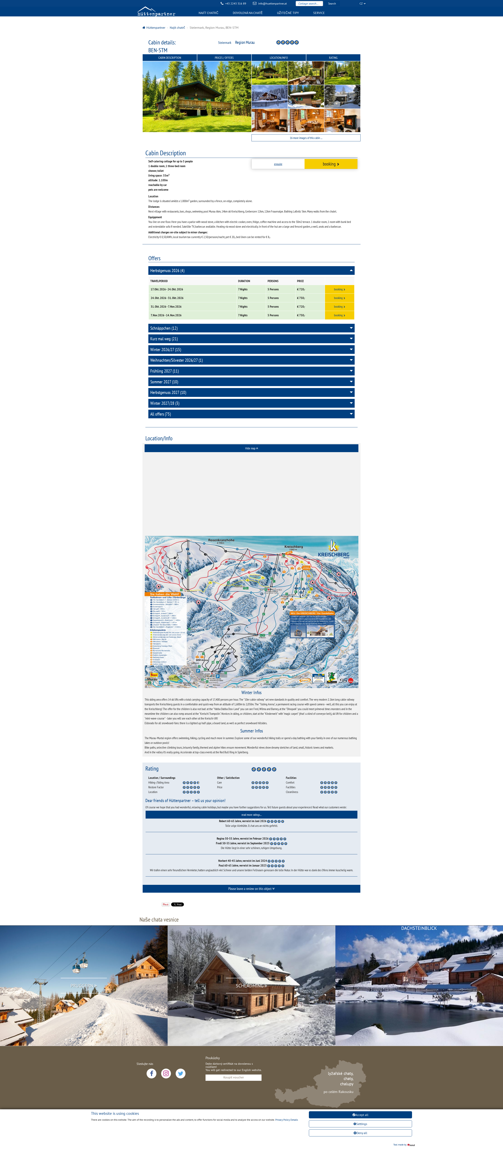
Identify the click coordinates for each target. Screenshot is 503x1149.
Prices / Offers (224, 58)
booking (329, 164)
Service (319, 13)
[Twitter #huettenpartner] (180, 1073)
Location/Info (279, 58)
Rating (333, 58)
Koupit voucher (233, 1077)
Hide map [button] (250, 448)
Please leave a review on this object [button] (250, 888)
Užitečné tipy (288, 13)
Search (332, 3)
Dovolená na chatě (248, 13)
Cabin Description (169, 58)
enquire (278, 164)
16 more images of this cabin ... (306, 138)
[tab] (251, 448)
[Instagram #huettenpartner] (166, 1073)
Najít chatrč (208, 13)
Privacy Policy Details (286, 1119)
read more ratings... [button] (251, 815)
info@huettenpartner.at (272, 3)
